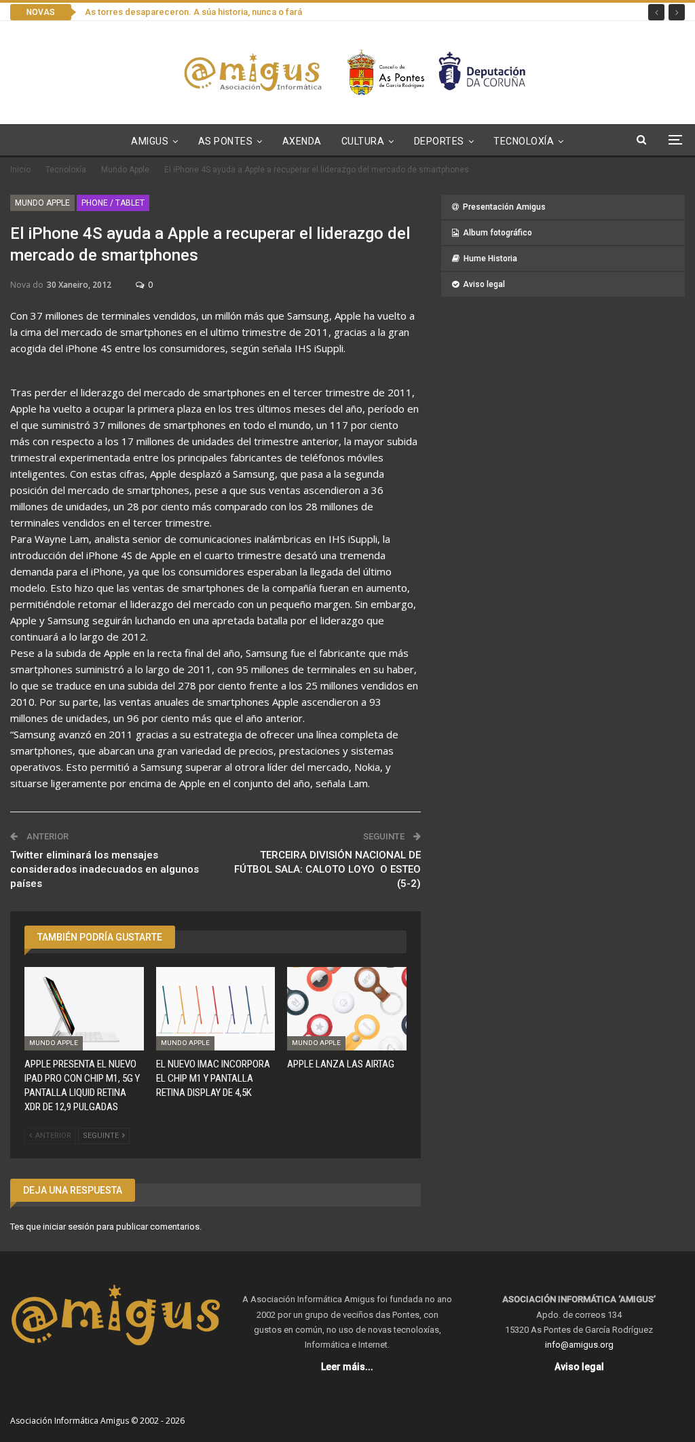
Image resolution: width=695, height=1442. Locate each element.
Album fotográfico (497, 233)
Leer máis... (347, 1366)
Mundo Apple (42, 203)
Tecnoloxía (523, 141)
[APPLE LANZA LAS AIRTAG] (347, 1008)
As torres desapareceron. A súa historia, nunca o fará (193, 12)
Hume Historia (490, 258)
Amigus (149, 141)
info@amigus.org (579, 1345)
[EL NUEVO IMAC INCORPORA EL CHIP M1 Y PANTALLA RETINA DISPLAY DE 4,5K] (216, 1008)
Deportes (439, 141)
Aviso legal (484, 284)
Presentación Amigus (504, 207)
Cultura (363, 141)
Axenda (302, 141)
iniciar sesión (68, 1226)
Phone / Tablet (113, 203)
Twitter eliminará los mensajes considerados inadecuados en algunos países (104, 869)
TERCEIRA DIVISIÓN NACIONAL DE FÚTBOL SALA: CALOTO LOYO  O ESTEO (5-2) (327, 869)
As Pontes (225, 141)
